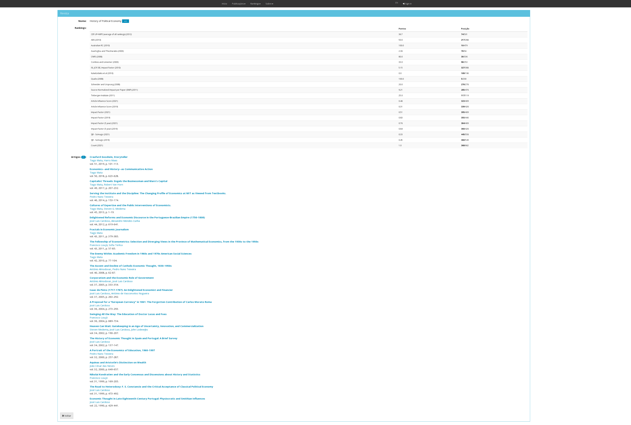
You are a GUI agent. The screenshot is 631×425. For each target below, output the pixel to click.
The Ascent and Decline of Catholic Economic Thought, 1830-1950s (131, 265)
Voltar (67, 415)
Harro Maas (110, 160)
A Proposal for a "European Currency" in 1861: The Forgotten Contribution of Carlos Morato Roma (151, 302)
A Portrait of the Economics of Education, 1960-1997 (122, 350)
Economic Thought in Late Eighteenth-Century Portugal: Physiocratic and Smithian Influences (147, 398)
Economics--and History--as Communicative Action (121, 169)
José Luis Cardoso (100, 220)
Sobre (269, 3)
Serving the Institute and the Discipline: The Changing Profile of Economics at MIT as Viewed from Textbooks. (158, 193)
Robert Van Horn (113, 184)
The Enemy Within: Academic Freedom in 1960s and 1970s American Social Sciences (141, 253)
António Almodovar (100, 269)
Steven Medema (99, 329)
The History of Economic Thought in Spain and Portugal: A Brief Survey (133, 338)
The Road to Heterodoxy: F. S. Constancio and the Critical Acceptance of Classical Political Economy (151, 386)
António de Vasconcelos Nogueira (130, 293)
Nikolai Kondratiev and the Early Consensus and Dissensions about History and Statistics (145, 374)
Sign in (408, 3)
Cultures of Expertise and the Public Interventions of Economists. (130, 205)
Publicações (238, 3)
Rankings (254, 3)
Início (224, 3)
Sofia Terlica (116, 245)
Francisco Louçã (98, 245)
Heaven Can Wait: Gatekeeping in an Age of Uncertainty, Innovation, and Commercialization (146, 326)
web (125, 21)
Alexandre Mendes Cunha (125, 220)
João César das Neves (102, 365)
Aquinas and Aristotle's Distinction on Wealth (118, 362)
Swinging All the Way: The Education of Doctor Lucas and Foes (128, 314)
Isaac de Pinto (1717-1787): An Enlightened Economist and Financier (131, 289)
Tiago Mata (96, 160)
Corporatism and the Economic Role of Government (122, 277)
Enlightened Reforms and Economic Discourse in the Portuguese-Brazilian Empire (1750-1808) (147, 217)
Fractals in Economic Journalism (109, 229)
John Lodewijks (139, 329)
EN (396, 2)
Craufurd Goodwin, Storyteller (109, 156)
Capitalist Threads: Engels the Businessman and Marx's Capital (128, 181)
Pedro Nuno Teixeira (101, 196)
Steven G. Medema (114, 208)
